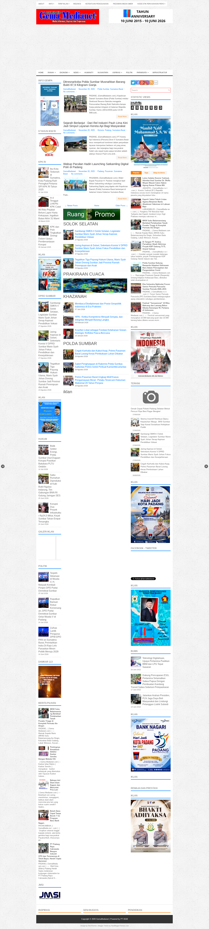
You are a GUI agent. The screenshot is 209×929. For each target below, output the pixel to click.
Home (41, 73)
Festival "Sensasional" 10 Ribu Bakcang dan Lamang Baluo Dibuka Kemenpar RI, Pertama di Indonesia (156, 306)
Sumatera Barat (116, 89)
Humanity (88, 73)
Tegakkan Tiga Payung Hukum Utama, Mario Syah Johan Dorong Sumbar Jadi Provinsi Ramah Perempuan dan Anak (100, 262)
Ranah (52, 72)
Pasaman (109, 171)
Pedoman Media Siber (123, 4)
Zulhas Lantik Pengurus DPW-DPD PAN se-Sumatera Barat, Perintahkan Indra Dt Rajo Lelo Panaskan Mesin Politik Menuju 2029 (49, 640)
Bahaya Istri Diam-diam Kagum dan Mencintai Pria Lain (55, 785)
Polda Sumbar (103, 89)
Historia (101, 130)
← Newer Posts (71, 206)
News (77, 72)
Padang (108, 130)
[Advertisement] (104, 48)
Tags (146, 173)
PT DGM (124, 919)
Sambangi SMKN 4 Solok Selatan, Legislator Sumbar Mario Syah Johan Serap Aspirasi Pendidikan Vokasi (97, 234)
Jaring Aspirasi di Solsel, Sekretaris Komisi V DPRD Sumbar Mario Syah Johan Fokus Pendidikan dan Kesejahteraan (101, 248)
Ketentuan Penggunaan (96, 4)
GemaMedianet (102, 919)
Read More (122, 116)
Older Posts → (122, 206)
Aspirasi (117, 72)
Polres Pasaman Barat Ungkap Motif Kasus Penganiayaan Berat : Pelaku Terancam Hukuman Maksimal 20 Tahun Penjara (100, 380)
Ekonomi (65, 72)
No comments (69, 92)
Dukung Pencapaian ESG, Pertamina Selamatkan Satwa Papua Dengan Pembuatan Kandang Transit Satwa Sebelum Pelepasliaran (150, 681)
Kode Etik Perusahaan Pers (151, 4)
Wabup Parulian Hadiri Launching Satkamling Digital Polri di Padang (95, 165)
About (41, 4)
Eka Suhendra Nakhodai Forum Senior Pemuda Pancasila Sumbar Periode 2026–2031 (156, 286)
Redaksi (77, 4)
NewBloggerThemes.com (120, 926)
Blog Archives (159, 173)
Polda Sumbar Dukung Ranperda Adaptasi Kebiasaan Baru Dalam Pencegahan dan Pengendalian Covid (155, 266)
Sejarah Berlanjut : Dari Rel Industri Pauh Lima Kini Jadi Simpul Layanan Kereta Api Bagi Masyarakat (95, 124)
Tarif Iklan (64, 4)
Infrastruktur (160, 73)
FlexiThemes (92, 926)
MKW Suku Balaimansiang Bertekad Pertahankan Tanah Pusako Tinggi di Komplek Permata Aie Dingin (154, 224)
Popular (136, 173)
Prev (3, 466)
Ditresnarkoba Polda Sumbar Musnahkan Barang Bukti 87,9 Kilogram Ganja (94, 83)
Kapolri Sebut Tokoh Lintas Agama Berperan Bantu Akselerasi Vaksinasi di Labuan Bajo (156, 203)
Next (206, 466)
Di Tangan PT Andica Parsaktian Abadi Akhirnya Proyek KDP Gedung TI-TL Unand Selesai (154, 245)
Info (51, 4)
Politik (129, 73)
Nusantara (103, 73)
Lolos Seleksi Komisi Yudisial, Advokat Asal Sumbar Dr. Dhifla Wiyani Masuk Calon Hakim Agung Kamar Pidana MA (156, 181)
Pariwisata (143, 72)
